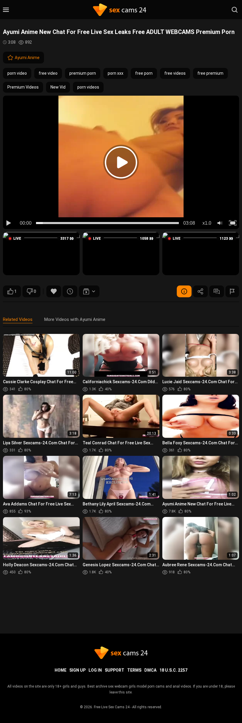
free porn (144, 73)
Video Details (184, 291)
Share (200, 291)
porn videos (88, 87)
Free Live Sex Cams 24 (112, 707)
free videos (175, 73)
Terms (134, 670)
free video (48, 73)
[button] (41, 253)
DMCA (150, 670)
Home (60, 670)
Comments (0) (216, 291)
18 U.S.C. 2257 (173, 670)
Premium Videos (23, 87)
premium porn (82, 73)
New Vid (58, 87)
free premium (210, 73)
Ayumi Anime (27, 57)
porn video (17, 73)
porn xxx (115, 73)
